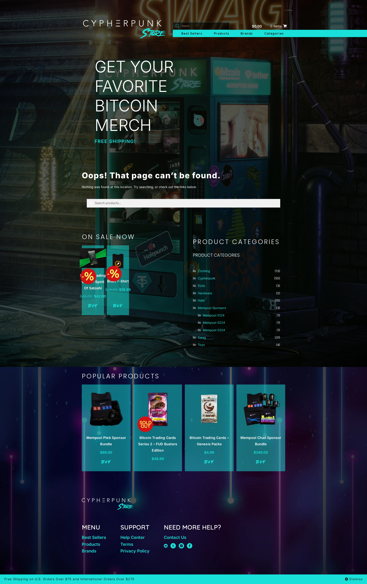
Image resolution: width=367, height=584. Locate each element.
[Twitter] (173, 545)
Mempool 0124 (213, 315)
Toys (201, 345)
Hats (201, 300)
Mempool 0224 (214, 322)
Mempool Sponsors (212, 308)
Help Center (132, 537)
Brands (247, 33)
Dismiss (356, 579)
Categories (274, 33)
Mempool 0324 (214, 330)
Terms (126, 544)
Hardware (205, 293)
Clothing (204, 271)
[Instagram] (181, 545)
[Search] (177, 26)
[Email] (166, 546)
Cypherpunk (206, 278)
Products (221, 33)
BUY (93, 306)
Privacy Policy (134, 550)
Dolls (201, 286)
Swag (202, 337)
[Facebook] (189, 545)
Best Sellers (191, 33)
